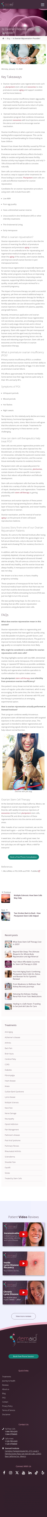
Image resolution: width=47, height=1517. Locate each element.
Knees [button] (7, 1086)
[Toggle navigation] (43, 4)
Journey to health (8, 1381)
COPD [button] (7, 1064)
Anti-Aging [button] (9, 1032)
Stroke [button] (7, 1173)
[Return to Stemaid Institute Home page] (7, 5)
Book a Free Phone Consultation (23, 857)
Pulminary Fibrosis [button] (12, 1146)
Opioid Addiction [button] (11, 1124)
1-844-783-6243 (11, 1431)
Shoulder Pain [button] (10, 1162)
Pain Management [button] (12, 1129)
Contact (5, 1402)
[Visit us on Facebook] (4, 1473)
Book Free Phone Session (23, 1356)
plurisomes (37, 469)
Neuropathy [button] (9, 1119)
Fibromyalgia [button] (10, 1075)
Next (3, 910)
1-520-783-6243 (11, 1441)
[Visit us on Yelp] (43, 1473)
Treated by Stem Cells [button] (13, 1178)
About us (5, 1389)
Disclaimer (6, 1414)
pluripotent (10, 87)
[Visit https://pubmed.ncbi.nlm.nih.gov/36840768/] (39, 871)
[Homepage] (3, 38)
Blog (8, 38)
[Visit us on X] (17, 1473)
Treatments (6, 1376)
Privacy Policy (7, 1406)
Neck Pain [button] (9, 1108)
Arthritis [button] (8, 1043)
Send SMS (28, 5)
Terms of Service (8, 1410)
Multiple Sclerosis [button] (12, 1102)
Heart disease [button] (10, 1081)
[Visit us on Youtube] (23, 1473)
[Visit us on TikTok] (36, 1473)
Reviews (5, 1385)
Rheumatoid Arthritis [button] (13, 1151)
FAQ (3, 1397)
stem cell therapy (23, 678)
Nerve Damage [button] (10, 1113)
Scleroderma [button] (10, 1157)
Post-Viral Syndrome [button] (12, 1140)
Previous (7, 892)
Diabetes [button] (8, 1070)
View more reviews (23, 1316)
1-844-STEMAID (11, 1434)
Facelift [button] (7, 1167)
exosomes (31, 87)
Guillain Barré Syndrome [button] (14, 1091)
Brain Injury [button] (9, 1053)
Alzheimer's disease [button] (12, 1037)
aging (21, 90)
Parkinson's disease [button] (12, 1135)
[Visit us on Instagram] (10, 1473)
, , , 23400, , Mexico (23, 1454)
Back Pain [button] (8, 1048)
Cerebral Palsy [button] (10, 1059)
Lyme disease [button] (10, 1097)
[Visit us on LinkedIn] (30, 1473)
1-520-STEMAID (11, 1444)
